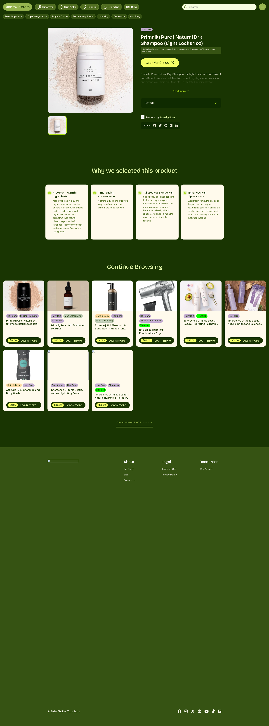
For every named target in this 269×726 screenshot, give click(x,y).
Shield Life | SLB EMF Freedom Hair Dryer (156, 314)
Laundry (103, 16)
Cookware (119, 16)
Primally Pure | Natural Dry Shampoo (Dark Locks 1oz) (23, 314)
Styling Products (29, 316)
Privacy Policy (169, 474)
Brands (91, 7)
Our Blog (135, 16)
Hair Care (146, 29)
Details (149, 103)
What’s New (206, 469)
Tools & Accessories (151, 320)
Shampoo (114, 385)
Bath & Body (102, 316)
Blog (133, 7)
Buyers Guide (60, 16)
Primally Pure (167, 117)
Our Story (129, 469)
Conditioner (58, 385)
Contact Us (130, 480)
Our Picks (69, 7)
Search (185, 7)
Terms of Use (169, 469)
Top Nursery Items (83, 16)
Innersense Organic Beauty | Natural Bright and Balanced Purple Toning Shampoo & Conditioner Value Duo (245, 314)
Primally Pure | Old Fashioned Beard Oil (68, 314)
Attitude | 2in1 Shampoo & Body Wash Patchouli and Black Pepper (112, 314)
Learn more (23, 340)
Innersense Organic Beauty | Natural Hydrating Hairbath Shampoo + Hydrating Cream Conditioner (201, 314)
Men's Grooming (73, 316)
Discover (47, 7)
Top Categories (36, 16)
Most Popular (12, 16)
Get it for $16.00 (157, 63)
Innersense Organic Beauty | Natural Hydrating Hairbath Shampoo (112, 380)
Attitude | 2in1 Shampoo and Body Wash (23, 380)
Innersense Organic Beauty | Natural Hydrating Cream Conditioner (68, 380)
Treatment (57, 320)
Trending (113, 7)
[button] (55, 70)
